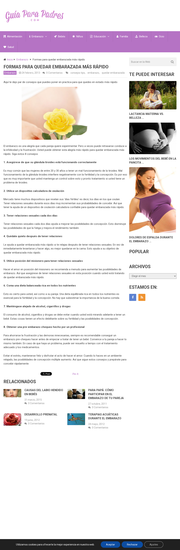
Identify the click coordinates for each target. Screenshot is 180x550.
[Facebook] (132, 297)
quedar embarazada (113, 72)
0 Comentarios (54, 72)
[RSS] (141, 297)
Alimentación (14, 36)
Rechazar (132, 544)
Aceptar (110, 544)
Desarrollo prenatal (40, 414)
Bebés (61, 36)
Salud (10, 47)
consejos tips (77, 72)
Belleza (143, 36)
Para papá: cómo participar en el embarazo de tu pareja (106, 394)
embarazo (93, 72)
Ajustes (154, 544)
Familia (123, 36)
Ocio (161, 36)
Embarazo (37, 36)
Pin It (75, 374)
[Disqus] (65, 484)
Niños (79, 36)
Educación (99, 36)
